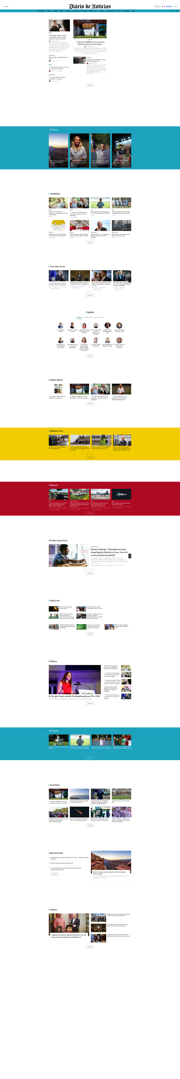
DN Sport (68, 11)
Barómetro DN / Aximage (80, 11)
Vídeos (62, 11)
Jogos (133, 11)
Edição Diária (41, 11)
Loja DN (5, 6)
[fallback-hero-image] (59, 25)
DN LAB (118, 11)
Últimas (49, 11)
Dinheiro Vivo (93, 11)
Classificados (126, 11)
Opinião (55, 11)
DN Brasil (101, 11)
